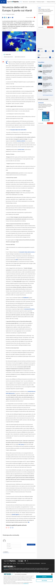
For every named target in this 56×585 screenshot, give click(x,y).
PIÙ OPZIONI (44, 580)
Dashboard (25, 297)
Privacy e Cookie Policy (21, 563)
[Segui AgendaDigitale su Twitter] (27, 560)
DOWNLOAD (50, 27)
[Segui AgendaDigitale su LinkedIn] (25, 560)
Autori (8, 563)
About (5, 563)
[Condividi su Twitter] (7, 17)
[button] (3, 2)
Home (3, 14)
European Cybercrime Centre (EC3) (18, 129)
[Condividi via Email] (9, 17)
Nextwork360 (6, 568)
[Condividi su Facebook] (3, 17)
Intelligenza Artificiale (51, 1)
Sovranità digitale (32, 1)
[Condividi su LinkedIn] (5, 17)
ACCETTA (44, 576)
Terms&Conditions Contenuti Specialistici (33, 563)
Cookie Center (43, 563)
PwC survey (21, 444)
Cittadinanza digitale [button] (40, 1)
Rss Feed (14, 563)
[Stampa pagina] (13, 17)
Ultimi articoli (25, 1)
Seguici (20, 560)
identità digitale (15, 514)
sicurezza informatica (29, 309)
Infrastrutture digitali (10, 14)
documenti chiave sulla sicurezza (27, 252)
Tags (11, 563)
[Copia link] (11, 17)
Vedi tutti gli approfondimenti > (48, 95)
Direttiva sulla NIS (21, 141)
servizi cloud (21, 149)
